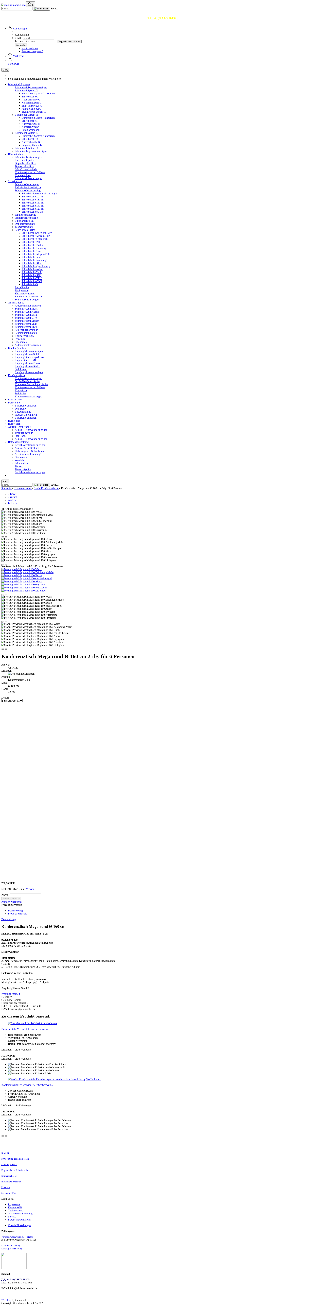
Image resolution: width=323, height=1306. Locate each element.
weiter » (12, 500)
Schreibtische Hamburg (34, 248)
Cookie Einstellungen (19, 1225)
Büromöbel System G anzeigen (38, 93)
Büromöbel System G (26, 90)
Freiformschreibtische (26, 217)
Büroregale (14, 420)
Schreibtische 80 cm (32, 211)
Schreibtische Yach (32, 272)
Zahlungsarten (15, 1210)
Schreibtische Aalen (32, 269)
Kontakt (5, 1153)
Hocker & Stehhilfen (26, 414)
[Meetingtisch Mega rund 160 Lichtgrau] (23, 590)
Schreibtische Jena (31, 257)
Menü (5, 70)
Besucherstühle (23, 411)
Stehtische (20, 393)
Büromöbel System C (26, 148)
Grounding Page (9, 1193)
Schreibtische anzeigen (27, 184)
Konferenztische (16, 375)
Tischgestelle (21, 290)
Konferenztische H (32, 126)
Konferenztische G (32, 102)
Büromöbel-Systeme (19, 84)
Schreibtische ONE (32, 281)
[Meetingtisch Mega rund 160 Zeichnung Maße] (27, 572)
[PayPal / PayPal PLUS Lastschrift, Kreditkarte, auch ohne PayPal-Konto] (14, 1268)
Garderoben (21, 457)
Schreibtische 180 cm (33, 199)
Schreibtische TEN (32, 278)
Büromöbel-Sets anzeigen (28, 157)
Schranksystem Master (27, 320)
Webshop (6, 1300)
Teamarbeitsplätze (24, 166)
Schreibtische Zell (31, 242)
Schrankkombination (26, 332)
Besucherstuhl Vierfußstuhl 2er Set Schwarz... (25, 1029)
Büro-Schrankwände (26, 169)
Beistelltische (22, 287)
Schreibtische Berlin (32, 245)
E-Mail (18, 37)
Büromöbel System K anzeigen (38, 135)
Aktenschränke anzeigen (28, 305)
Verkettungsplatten (24, 293)
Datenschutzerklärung (19, 1219)
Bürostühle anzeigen (26, 405)
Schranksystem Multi (26, 323)
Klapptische (21, 390)
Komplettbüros (23, 175)
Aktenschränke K (31, 142)
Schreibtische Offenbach (35, 239)
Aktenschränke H (31, 123)
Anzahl (5, 894)
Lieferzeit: (6, 670)
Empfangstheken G (32, 105)
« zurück (12, 497)
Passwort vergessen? (32, 51)
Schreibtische (15, 181)
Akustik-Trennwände (19, 426)
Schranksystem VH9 (26, 317)
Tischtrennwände (24, 432)
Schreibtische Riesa (32, 263)
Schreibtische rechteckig (28, 190)
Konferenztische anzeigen (28, 378)
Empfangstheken (17, 348)
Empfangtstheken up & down (30, 357)
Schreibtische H (30, 120)
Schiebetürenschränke (26, 329)
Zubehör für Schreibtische (28, 296)
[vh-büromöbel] (13, 5)
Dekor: (5, 697)
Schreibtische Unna (32, 251)
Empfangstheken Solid (27, 354)
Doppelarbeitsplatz (25, 223)
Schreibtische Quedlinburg (36, 266)
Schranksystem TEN (26, 326)
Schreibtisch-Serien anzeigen (37, 232)
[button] (17, 28)
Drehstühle (20, 408)
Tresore (19, 466)
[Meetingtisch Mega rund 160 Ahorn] (21, 581)
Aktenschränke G (31, 99)
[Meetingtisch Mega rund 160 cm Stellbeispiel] (26, 578)
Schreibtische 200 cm (33, 196)
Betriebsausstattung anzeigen (30, 445)
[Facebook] (1, 1297)
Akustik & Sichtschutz (27, 448)
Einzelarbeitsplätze (25, 160)
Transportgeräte (23, 469)
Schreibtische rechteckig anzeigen (39, 193)
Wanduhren (21, 460)
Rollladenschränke (24, 335)
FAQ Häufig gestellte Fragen (15, 1159)
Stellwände (21, 435)
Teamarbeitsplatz (24, 226)
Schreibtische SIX (31, 275)
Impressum (14, 1204)
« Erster (12, 494)
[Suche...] (41, 9)
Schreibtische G (30, 96)
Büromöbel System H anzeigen (38, 117)
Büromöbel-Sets (16, 154)
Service (12, 1216)
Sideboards (21, 342)
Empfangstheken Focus (27, 363)
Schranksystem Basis (26, 314)
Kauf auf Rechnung (11, 1245)
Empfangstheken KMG (27, 366)
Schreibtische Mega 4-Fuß (35, 254)
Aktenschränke (16, 302)
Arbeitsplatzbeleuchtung (28, 454)
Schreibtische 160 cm (33, 202)
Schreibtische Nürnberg (34, 260)
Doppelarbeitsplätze (25, 163)
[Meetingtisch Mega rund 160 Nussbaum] (24, 587)
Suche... (54, 8)
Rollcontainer (15, 399)
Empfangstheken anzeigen (29, 351)
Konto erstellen (30, 48)
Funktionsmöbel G (31, 108)
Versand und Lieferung (20, 1213)
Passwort (19, 41)
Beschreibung (15, 910)
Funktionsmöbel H (31, 129)
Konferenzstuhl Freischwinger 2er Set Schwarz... (27, 1084)
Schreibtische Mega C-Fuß (36, 235)
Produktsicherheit (17, 913)
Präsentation (21, 463)
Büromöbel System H (26, 114)
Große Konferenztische (27, 381)
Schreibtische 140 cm (33, 205)
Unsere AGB (15, 1207)
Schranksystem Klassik (27, 311)
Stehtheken (21, 369)
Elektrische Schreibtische (28, 187)
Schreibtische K (30, 139)
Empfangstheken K (32, 145)
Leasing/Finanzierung (11, 1248)
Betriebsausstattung (18, 441)
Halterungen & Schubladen (29, 451)
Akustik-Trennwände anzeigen (31, 429)
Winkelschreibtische (25, 214)
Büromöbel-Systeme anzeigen (31, 87)
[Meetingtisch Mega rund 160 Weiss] (21, 569)
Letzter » (12, 503)
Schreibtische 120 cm (33, 208)
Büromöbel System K (26, 132)
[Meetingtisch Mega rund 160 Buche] (21, 575)
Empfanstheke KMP (26, 360)
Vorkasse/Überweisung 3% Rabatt (17, 1237)
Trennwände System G (34, 111)
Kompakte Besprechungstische (31, 384)
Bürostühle (14, 402)
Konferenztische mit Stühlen (30, 172)
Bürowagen (14, 423)
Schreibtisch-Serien (25, 229)
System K (20, 338)
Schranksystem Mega (26, 308)
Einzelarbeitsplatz (24, 220)
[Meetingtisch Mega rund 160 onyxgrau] (23, 584)
